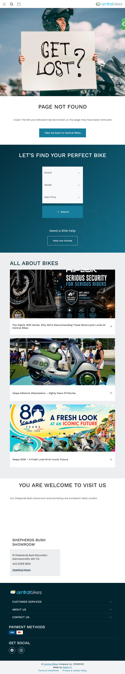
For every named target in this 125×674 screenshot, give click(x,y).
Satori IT (67, 667)
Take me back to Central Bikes (63, 132)
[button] (11, 4)
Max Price (50, 197)
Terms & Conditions (48, 670)
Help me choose (62, 240)
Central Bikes (51, 664)
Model (48, 185)
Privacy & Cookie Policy (74, 670)
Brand (48, 172)
